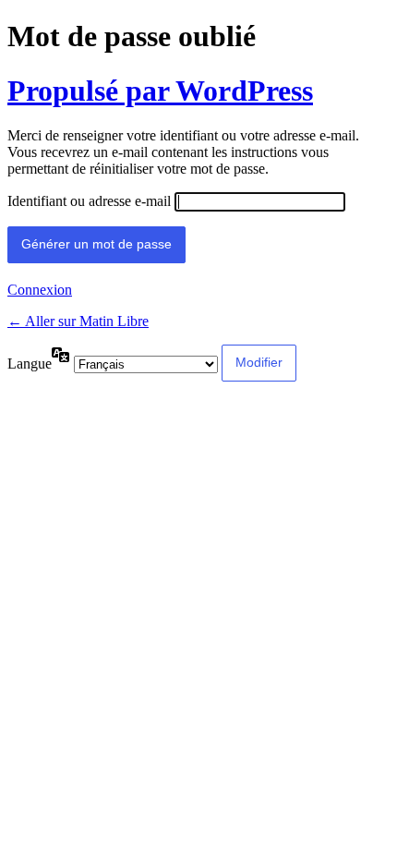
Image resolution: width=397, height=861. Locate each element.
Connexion (39, 289)
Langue (29, 363)
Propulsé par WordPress (160, 90)
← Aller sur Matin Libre (78, 321)
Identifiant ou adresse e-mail (89, 201)
